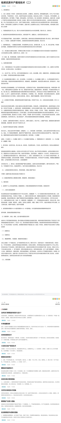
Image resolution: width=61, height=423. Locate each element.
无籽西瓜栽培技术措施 (8, 390)
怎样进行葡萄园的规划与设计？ (11, 313)
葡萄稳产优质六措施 (8, 401)
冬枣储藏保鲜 (5, 324)
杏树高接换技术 (6, 335)
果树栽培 (4, 6)
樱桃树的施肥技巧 (7, 368)
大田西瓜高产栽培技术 (8, 346)
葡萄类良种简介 (6, 357)
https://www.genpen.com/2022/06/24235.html (34, 294)
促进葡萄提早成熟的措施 (9, 412)
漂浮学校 (57, 304)
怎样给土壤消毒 (5, 304)
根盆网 (8, 6)
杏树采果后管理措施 (8, 379)
